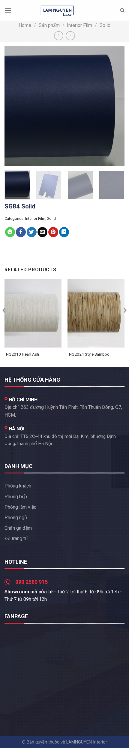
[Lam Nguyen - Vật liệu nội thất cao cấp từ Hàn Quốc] (57, 10)
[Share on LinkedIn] (64, 232)
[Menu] (8, 10)
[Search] (122, 10)
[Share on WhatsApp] (10, 232)
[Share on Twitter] (32, 232)
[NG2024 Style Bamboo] (96, 313)
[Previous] (14, 106)
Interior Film (79, 25)
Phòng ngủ (15, 517)
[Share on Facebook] (21, 232)
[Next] (114, 106)
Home (25, 25)
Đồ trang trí (16, 538)
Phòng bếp (15, 496)
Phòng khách (17, 486)
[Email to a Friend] (42, 232)
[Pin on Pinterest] (53, 232)
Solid (105, 25)
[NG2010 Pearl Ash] (33, 313)
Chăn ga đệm (18, 528)
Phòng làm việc (20, 507)
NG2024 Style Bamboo (89, 354)
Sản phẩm (49, 25)
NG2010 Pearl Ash (22, 354)
